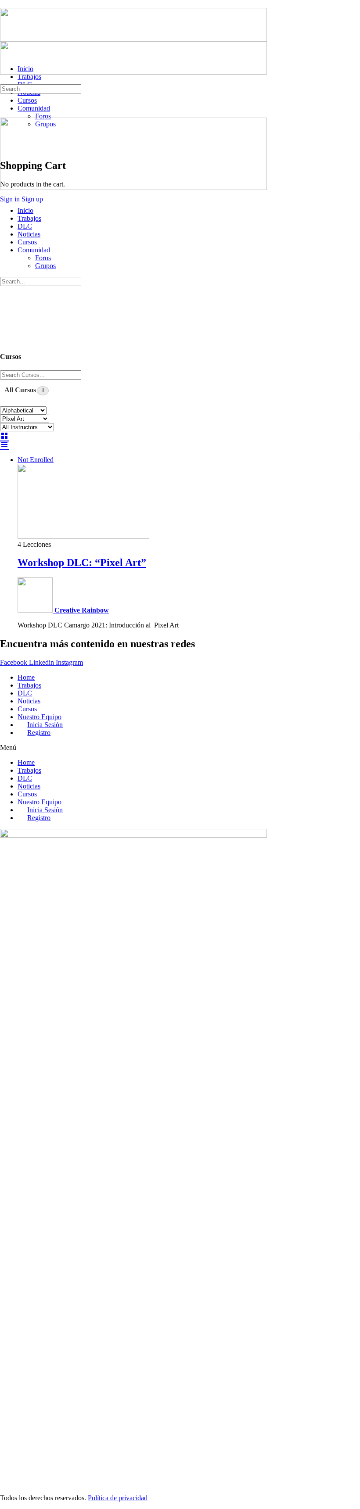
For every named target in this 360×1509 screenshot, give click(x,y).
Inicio (25, 210)
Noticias (29, 234)
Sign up (32, 199)
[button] (180, 748)
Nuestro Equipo (39, 716)
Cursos (27, 242)
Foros (43, 258)
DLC (25, 226)
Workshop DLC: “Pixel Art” (82, 562)
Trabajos (29, 218)
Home (26, 677)
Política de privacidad (118, 1498)
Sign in (10, 199)
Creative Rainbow (81, 610)
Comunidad (34, 250)
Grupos (45, 265)
